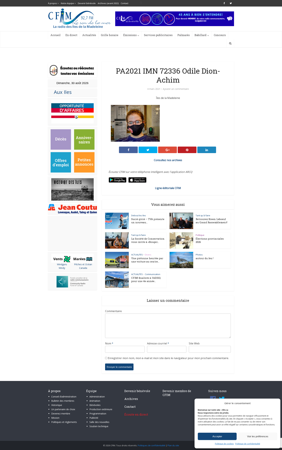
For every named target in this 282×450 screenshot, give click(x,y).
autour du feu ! (204, 258)
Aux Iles (61, 92)
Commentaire (113, 311)
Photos (199, 254)
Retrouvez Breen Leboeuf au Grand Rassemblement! (211, 220)
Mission (55, 417)
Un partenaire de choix (63, 409)
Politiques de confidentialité (151, 445)
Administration (97, 396)
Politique (200, 235)
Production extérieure (100, 409)
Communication (152, 274)
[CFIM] (80, 18)
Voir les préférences (257, 436)
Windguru (62, 264)
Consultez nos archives (168, 160)
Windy (62, 267)
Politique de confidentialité (247, 443)
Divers (148, 254)
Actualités (89, 35)
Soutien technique (98, 426)
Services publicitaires (158, 35)
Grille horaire (109, 35)
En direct (71, 35)
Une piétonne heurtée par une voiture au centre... (147, 260)
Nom (109, 343)
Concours (220, 35)
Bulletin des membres (62, 400)
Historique (56, 405)
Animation (94, 400)
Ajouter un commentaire (176, 88)
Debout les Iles (138, 215)
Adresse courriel (158, 343)
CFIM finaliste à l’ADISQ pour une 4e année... (146, 279)
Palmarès (183, 35)
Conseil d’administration (63, 396)
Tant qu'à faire (203, 215)
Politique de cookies (224, 443)
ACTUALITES (137, 254)
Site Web (194, 343)
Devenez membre (60, 413)
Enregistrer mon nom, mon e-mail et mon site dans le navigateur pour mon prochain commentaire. (168, 358)
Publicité (93, 417)
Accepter (217, 436)
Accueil (55, 35)
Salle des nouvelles (99, 422)
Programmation (97, 413)
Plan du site (173, 445)
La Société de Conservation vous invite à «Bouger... (147, 240)
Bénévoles (95, 405)
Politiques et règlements (64, 422)
